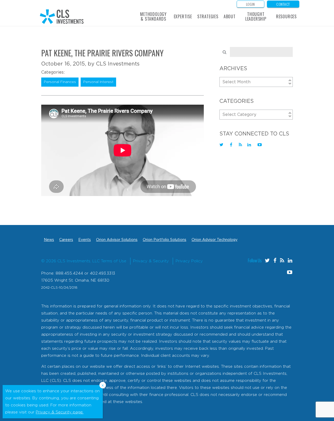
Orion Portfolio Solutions (164, 240)
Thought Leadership (255, 16)
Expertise (183, 16)
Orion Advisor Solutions (117, 240)
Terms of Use (113, 261)
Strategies (207, 16)
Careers (66, 240)
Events (84, 240)
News (49, 240)
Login (250, 4)
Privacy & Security (151, 261)
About (230, 16)
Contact (283, 4)
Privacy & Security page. (60, 412)
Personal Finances (60, 82)
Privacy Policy (189, 261)
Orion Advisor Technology (214, 240)
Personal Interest (98, 82)
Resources (286, 16)
